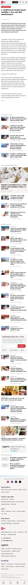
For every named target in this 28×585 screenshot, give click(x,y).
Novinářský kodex (12, 534)
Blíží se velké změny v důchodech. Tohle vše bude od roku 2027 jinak (18, 240)
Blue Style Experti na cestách (8, 501)
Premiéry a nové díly (17, 548)
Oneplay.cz (14, 451)
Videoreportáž (14, 326)
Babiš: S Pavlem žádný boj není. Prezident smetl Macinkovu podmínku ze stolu (18, 275)
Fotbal (2, 511)
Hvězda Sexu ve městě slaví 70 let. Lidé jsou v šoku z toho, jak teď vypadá (12, 399)
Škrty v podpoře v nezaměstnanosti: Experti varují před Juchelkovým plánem (17, 466)
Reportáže (13, 504)
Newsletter (4, 534)
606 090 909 (6, 538)
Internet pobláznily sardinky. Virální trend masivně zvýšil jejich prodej (18, 370)
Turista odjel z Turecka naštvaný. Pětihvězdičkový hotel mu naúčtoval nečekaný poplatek (18, 146)
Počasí (12, 294)
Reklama (3, 564)
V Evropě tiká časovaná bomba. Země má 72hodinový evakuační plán (18, 137)
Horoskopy (3, 520)
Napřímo (12, 499)
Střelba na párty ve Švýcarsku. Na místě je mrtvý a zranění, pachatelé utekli (18, 359)
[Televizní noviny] (5, 449)
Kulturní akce (16, 523)
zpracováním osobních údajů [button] (15, 342)
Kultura (7, 492)
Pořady (2, 548)
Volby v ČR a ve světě (6, 489)
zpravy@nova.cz (7, 540)
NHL (2, 513)
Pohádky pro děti (16, 551)
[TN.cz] (3, 2)
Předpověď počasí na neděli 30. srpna (16, 329)
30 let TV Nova (4, 568)
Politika (20, 489)
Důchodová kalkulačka (6, 523)
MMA (5, 513)
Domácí (12, 236)
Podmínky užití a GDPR (20, 564)
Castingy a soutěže (20, 566)
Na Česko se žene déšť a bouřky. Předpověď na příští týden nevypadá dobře (18, 119)
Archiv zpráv (20, 532)
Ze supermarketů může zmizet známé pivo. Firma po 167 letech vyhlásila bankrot (17, 251)
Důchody (15, 489)
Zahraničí (13, 226)
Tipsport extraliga (21, 511)
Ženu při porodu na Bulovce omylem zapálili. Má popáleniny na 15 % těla (18, 205)
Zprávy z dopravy (11, 520)
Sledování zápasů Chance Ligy (8, 556)
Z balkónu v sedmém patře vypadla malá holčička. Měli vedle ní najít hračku (18, 155)
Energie (3, 492)
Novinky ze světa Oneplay (7, 553)
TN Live (16, 2)
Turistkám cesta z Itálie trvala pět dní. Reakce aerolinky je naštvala (17, 197)
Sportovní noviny (20, 501)
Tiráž (26, 532)
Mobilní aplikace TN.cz (6, 532)
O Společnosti (9, 564)
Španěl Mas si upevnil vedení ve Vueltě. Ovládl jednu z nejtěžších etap (18, 459)
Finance (24, 489)
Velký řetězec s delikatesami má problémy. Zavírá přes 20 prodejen (18, 420)
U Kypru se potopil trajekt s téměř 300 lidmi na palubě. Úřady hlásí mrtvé (18, 230)
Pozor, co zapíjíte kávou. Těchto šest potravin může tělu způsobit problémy (18, 380)
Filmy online (8, 548)
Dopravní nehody (21, 520)
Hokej (14, 511)
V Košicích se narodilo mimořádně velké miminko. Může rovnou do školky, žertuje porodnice (17, 128)
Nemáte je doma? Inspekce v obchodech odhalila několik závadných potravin (13, 439)
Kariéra (3, 566)
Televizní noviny (4, 499)
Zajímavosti (13, 282)
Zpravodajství (6, 6)
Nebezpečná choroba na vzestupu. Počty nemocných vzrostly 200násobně (17, 215)
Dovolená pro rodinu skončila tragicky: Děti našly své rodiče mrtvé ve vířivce (17, 262)
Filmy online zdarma (6, 551)
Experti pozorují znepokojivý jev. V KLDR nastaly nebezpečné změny (18, 318)
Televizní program (10, 566)
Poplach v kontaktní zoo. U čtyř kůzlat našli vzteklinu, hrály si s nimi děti (13, 187)
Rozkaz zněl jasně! (5, 504)
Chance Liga (8, 511)
